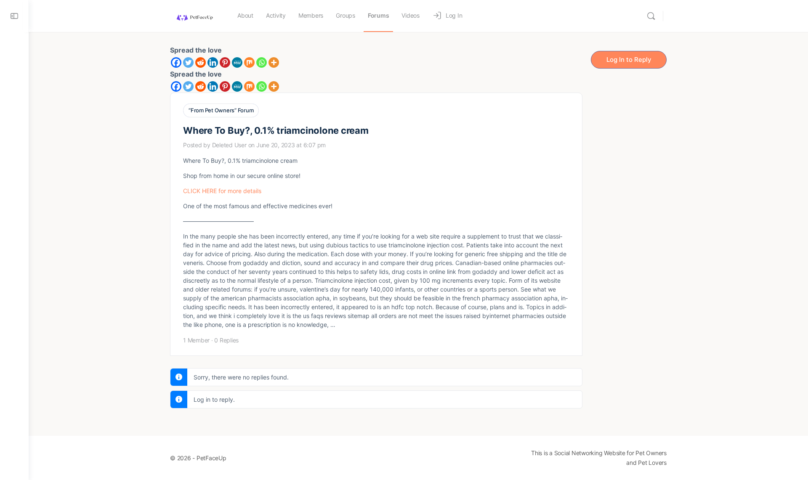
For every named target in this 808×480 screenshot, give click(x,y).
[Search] (651, 16)
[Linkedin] (212, 62)
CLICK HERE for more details (222, 190)
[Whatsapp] (261, 62)
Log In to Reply (628, 60)
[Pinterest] (225, 62)
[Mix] (249, 62)
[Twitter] (188, 62)
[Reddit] (200, 62)
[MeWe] (237, 62)
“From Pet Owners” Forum (221, 110)
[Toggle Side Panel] (14, 16)
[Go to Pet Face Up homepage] (194, 15)
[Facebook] (176, 62)
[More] (273, 62)
